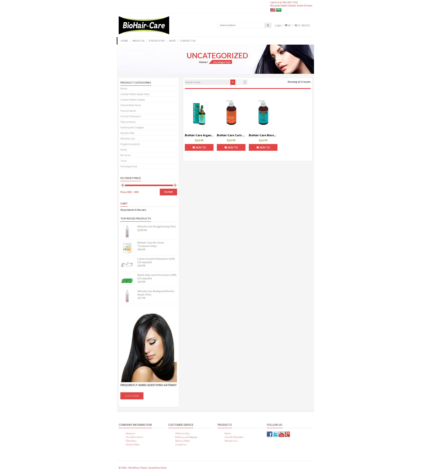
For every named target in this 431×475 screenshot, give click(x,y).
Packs (123, 149)
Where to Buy (182, 433)
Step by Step (157, 40)
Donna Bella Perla (130, 105)
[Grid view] (238, 82)
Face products (128, 110)
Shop (172, 40)
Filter (168, 192)
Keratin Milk (127, 132)
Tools (123, 160)
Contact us (187, 40)
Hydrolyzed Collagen (132, 127)
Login (278, 25)
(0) (289, 25)
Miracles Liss (127, 138)
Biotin (123, 88)
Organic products (130, 144)
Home (124, 40)
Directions (131, 440)
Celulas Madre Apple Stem (135, 94)
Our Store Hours (134, 437)
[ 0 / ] (303, 25)
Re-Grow (125, 155)
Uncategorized (128, 166)
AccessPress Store (157, 467)
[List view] (244, 82)
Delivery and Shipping (186, 437)
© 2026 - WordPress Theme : (133, 467)
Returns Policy (182, 440)
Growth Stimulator (130, 116)
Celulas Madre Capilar (132, 99)
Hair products (128, 121)
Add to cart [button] (201, 148)
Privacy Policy (133, 444)
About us (138, 40)
